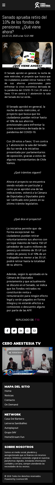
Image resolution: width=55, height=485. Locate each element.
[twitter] (14, 330)
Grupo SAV (10, 432)
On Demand (11, 404)
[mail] (34, 330)
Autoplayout (11, 427)
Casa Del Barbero (14, 418)
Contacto (10, 400)
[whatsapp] (27, 330)
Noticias (9, 395)
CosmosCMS (22, 479)
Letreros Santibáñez (16, 423)
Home (8, 390)
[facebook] (7, 330)
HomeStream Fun (14, 437)
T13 (37, 319)
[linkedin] (21, 330)
